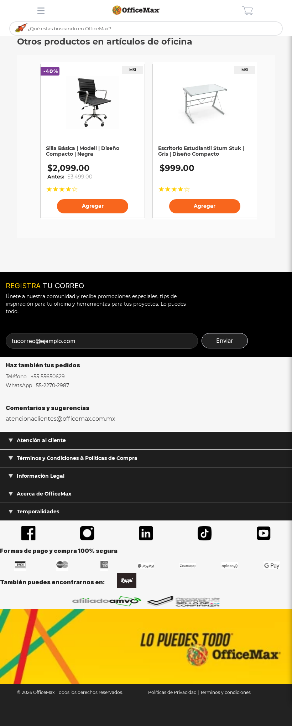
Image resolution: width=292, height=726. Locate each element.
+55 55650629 (47, 376)
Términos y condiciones (225, 692)
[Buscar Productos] (21, 28)
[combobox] (146, 28)
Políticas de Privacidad (172, 692)
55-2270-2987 (52, 385)
